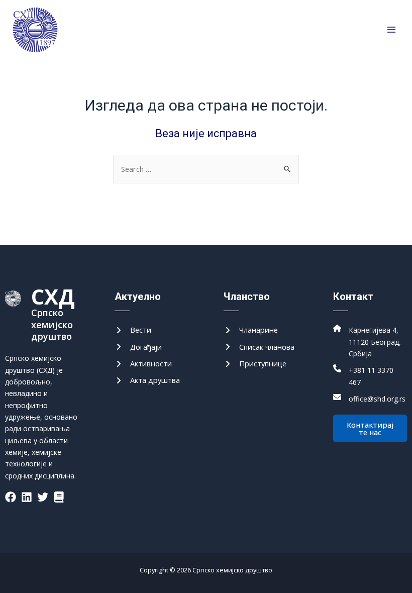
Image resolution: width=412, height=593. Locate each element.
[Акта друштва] (147, 380)
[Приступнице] (255, 363)
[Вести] (133, 330)
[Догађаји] (138, 347)
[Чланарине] (251, 330)
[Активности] (143, 363)
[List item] (10, 497)
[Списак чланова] (259, 347)
